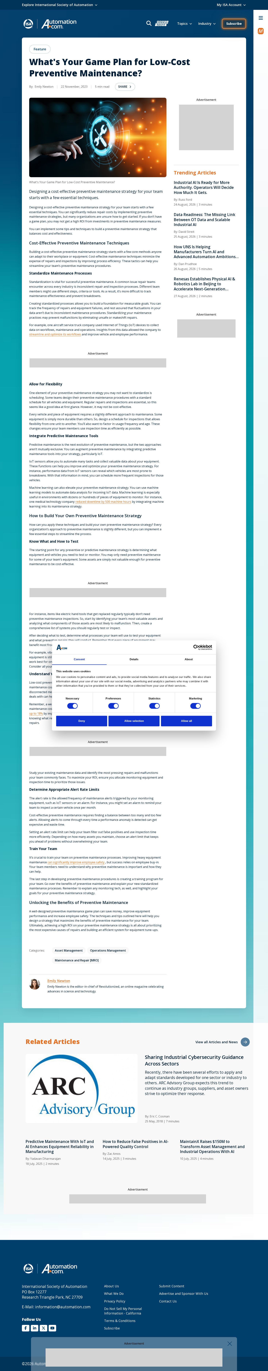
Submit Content (171, 1286)
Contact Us (168, 1301)
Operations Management (108, 950)
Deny (81, 721)
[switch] (113, 706)
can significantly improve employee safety (76, 862)
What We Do (114, 1293)
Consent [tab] (79, 659)
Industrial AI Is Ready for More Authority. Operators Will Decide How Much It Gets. (204, 187)
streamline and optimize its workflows (55, 334)
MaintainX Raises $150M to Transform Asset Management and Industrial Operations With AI (212, 1146)
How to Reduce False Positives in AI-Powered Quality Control (135, 1144)
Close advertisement (229, 1344)
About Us (111, 1286)
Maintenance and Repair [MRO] (77, 960)
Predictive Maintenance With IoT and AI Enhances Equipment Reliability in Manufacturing (60, 1146)
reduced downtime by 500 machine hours (103, 502)
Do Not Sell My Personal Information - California (123, 1310)
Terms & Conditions (119, 1321)
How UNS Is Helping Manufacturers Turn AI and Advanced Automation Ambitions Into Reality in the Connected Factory (205, 251)
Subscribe (234, 23)
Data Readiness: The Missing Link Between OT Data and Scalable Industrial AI (204, 219)
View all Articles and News (216, 1042)
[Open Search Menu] (157, 24)
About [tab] (189, 659)
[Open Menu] (260, 18)
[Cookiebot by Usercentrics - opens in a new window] (196, 647)
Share (122, 87)
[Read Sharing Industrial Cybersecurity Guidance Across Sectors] (82, 1088)
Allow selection (134, 721)
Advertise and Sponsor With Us (183, 1293)
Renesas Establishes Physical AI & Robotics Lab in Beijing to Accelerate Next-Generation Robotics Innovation (204, 284)
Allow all (186, 721)
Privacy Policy (114, 1301)
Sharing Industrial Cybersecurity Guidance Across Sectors (194, 1060)
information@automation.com (62, 1306)
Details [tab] (134, 659)
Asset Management (69, 950)
